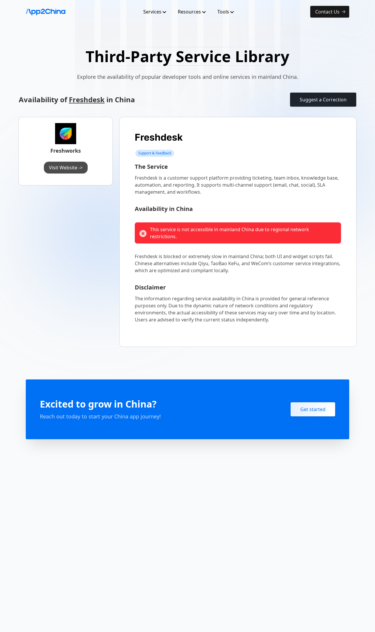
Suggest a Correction (323, 99)
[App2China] (45, 11)
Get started (312, 409)
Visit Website (66, 167)
